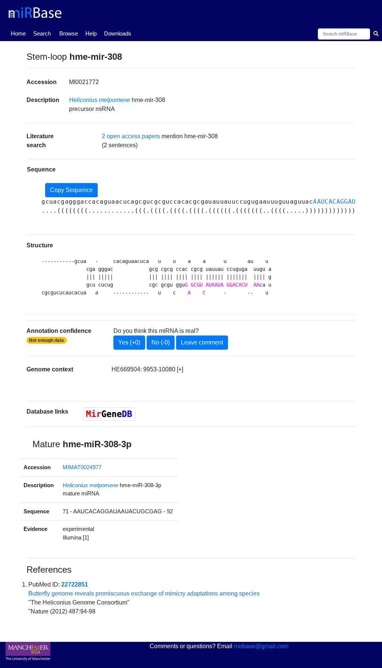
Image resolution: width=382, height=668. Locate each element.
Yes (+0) (129, 342)
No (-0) (160, 342)
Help (91, 33)
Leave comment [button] (202, 342)
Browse (68, 33)
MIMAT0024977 (82, 467)
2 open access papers (131, 136)
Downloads (117, 33)
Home (19, 33)
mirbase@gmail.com (261, 646)
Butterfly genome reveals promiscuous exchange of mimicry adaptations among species (144, 593)
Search (42, 33)
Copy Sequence (71, 190)
